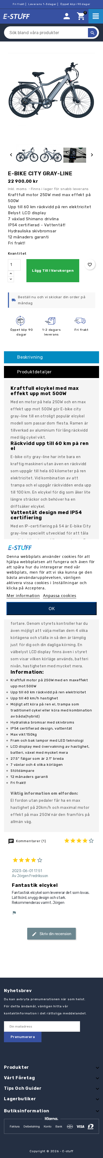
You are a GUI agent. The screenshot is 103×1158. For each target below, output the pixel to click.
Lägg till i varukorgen (53, 271)
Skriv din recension (55, 933)
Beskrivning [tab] (30, 357)
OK (52, 608)
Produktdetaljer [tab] (34, 371)
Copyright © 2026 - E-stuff (51, 1151)
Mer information (23, 595)
